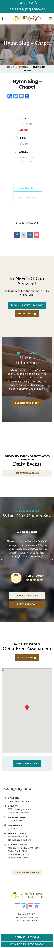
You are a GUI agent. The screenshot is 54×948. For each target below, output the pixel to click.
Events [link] (23, 67)
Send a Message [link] (25, 763)
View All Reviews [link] (26, 595)
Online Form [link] (26, 313)
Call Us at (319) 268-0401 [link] (28, 305)
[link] (27, 17)
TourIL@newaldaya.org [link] (19, 840)
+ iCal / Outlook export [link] (27, 197)
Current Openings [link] (26, 403)
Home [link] (10, 67)
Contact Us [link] (26, 657)
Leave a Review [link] (26, 604)
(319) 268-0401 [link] (15, 820)
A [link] (29, 3)
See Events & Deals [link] (27, 473)
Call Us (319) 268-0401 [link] (27, 9)
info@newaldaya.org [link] (18, 836)
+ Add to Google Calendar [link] (27, 188)
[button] (27, 708)
